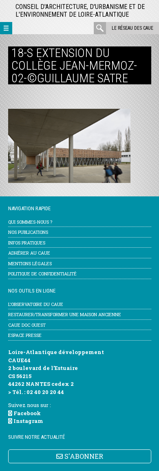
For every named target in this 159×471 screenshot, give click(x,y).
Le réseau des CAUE (132, 28)
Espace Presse (25, 335)
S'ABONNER (83, 456)
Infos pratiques (26, 243)
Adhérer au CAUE (29, 253)
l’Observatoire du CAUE (35, 304)
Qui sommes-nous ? (30, 222)
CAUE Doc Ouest (27, 325)
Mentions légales (30, 263)
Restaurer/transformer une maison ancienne (64, 314)
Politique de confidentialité (42, 274)
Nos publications (28, 232)
